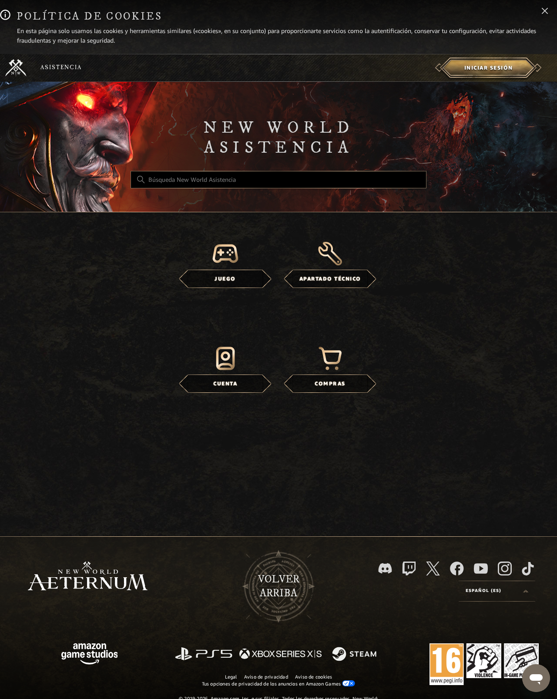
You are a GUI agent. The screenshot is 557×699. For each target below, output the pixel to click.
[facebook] (457, 568)
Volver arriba (278, 586)
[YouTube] (481, 568)
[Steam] (355, 654)
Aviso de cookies (313, 677)
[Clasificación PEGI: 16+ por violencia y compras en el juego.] (484, 666)
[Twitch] (409, 568)
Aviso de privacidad (266, 677)
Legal (231, 677)
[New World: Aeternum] (16, 68)
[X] (433, 568)
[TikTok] (528, 568)
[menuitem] (488, 68)
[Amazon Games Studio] (89, 655)
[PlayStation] (203, 654)
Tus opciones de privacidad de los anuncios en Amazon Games (272, 684)
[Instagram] (505, 568)
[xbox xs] (280, 654)
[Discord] (385, 568)
